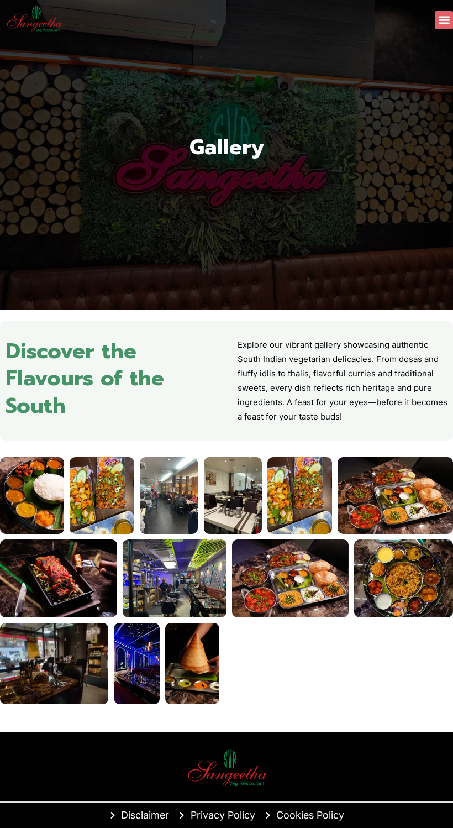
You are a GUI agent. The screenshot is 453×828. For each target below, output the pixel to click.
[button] (444, 20)
